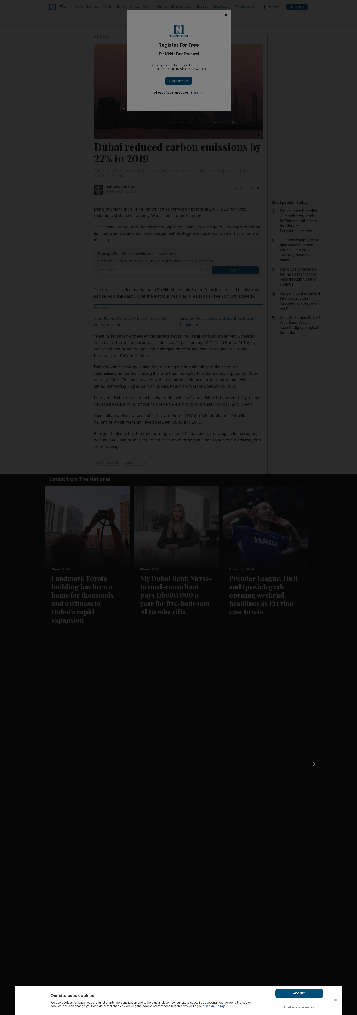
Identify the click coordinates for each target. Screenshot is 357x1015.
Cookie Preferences (299, 1007)
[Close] (335, 1000)
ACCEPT (299, 993)
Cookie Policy (214, 1006)
